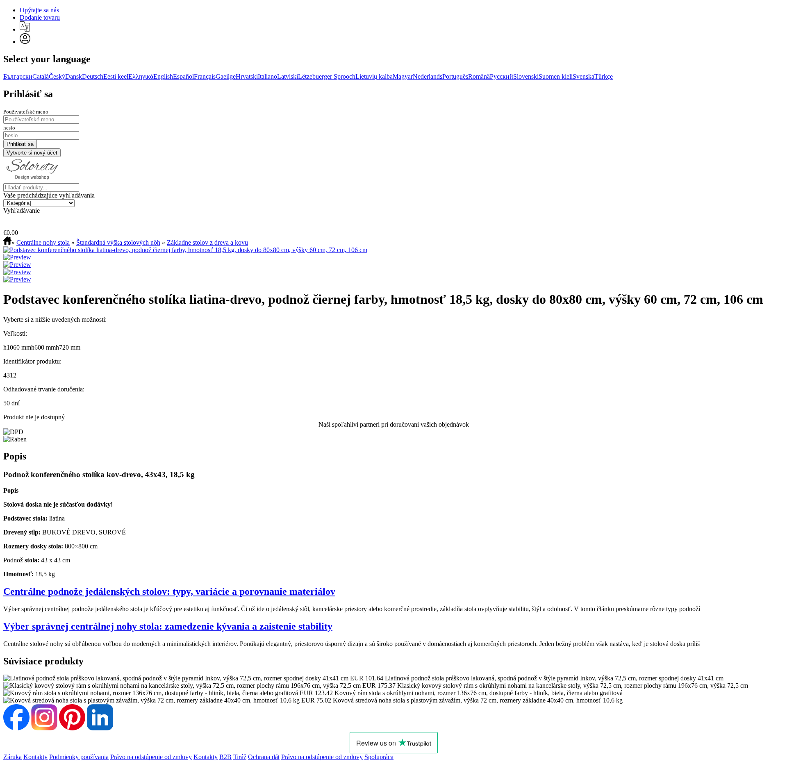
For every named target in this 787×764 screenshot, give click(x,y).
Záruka (12, 756)
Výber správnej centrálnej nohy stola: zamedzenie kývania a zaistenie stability (167, 626)
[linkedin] (100, 728)
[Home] (7, 242)
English (163, 76)
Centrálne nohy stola (43, 242)
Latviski (287, 76)
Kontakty (35, 756)
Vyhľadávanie (21, 210)
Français (205, 76)
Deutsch (92, 76)
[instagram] (44, 728)
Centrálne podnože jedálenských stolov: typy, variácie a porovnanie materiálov (169, 591)
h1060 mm (17, 347)
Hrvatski (247, 76)
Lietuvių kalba (374, 76)
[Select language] (25, 26)
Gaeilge (226, 76)
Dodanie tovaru (40, 17)
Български (17, 76)
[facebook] (16, 728)
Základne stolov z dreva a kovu (207, 242)
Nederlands (427, 76)
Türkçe (603, 76)
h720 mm (68, 347)
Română (479, 76)
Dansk (73, 76)
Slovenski (526, 76)
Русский (501, 76)
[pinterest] (72, 728)
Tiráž (239, 756)
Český (57, 76)
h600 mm (43, 347)
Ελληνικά (140, 76)
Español (183, 76)
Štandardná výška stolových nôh (118, 242)
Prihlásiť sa (28, 94)
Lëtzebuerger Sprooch (326, 76)
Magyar (403, 76)
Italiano (267, 76)
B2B (225, 756)
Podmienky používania (79, 756)
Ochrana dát (264, 756)
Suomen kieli (556, 76)
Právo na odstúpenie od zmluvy (151, 756)
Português (455, 76)
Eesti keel (115, 76)
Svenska (583, 76)
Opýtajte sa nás (39, 10)
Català (40, 76)
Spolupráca (379, 756)
